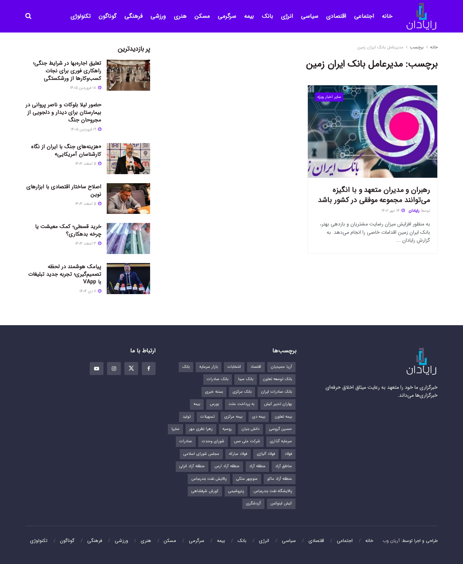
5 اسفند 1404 (86, 164)
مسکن (202, 16)
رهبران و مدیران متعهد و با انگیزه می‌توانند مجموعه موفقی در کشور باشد (374, 195)
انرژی (287, 16)
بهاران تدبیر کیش (278, 404)
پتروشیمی (236, 491)
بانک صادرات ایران (276, 392)
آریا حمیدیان (281, 367)
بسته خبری (214, 392)
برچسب (417, 47)
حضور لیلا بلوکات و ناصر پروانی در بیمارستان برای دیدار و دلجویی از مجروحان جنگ (63, 112)
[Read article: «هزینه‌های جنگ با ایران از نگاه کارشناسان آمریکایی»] (128, 158)
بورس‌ (214, 404)
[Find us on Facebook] (149, 368)
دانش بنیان (250, 429)
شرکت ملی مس (247, 441)
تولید (187, 417)
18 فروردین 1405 (83, 88)
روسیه (227, 429)
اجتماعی (364, 16)
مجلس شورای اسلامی (201, 454)
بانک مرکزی (242, 392)
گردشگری (253, 503)
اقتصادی (336, 16)
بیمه (249, 16)
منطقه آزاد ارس (226, 466)
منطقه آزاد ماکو (279, 479)
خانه (387, 16)
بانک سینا (245, 379)
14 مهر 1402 (391, 211)
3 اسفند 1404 (86, 244)
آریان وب (391, 540)
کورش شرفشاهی (204, 491)
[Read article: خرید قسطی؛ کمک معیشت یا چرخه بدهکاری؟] (128, 238)
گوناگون (107, 16)
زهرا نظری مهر (201, 429)
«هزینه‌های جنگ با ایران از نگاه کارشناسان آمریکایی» (66, 150)
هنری (180, 16)
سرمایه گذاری (281, 441)
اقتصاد (256, 367)
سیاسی (309, 16)
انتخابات (234, 367)
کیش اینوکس (281, 503)
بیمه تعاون (283, 417)
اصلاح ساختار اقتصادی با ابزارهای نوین (63, 190)
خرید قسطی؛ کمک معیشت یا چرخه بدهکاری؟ (68, 230)
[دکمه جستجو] (28, 16)
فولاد (288, 454)
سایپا (175, 429)
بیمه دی (258, 417)
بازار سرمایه (208, 367)
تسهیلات (207, 417)
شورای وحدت (213, 441)
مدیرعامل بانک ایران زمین (380, 47)
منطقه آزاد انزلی (192, 466)
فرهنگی (133, 16)
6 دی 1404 (88, 291)
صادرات (185, 441)
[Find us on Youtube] (96, 368)
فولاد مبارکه (238, 454)
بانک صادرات (217, 379)
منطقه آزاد (257, 466)
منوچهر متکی (247, 479)
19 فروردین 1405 (84, 129)
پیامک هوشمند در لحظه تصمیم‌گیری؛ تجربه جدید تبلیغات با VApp (64, 274)
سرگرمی (227, 16)
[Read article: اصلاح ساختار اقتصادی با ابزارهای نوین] (128, 198)
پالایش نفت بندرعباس (208, 479)
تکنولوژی (81, 16)
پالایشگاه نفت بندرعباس (273, 491)
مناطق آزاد (283, 466)
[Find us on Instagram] (114, 368)
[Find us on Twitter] (131, 368)
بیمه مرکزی (233, 417)
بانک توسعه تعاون (277, 379)
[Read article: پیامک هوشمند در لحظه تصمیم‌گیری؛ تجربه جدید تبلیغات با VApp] (128, 278)
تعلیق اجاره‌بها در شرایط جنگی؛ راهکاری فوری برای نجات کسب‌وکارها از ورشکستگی (67, 71)
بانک (267, 16)
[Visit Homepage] (421, 16)
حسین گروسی (280, 429)
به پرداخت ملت (241, 404)
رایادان (414, 211)
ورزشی (158, 16)
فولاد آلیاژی (266, 454)
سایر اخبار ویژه (329, 97)
